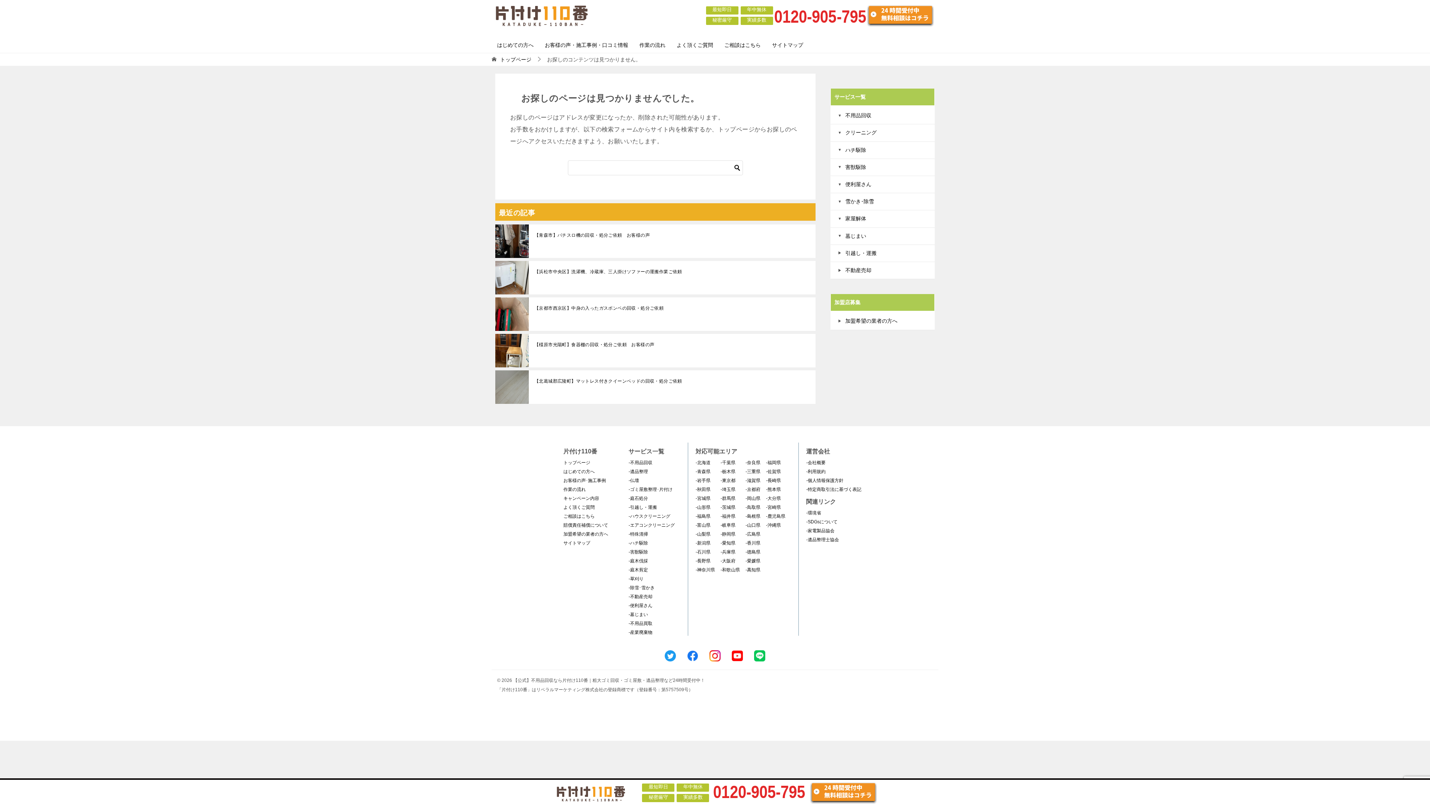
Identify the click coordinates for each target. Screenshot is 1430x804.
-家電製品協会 (820, 530)
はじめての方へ (515, 45)
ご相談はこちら (742, 45)
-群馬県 (728, 498)
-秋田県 (703, 489)
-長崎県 (773, 480)
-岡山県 (753, 498)
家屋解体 (855, 218)
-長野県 (703, 561)
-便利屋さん (640, 605)
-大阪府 (728, 561)
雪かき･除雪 (859, 201)
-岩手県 (703, 480)
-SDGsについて (822, 521)
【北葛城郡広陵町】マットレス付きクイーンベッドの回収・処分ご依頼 (608, 381)
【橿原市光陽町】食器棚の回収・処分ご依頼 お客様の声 (594, 344)
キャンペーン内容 (581, 498)
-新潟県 (703, 543)
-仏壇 (634, 480)
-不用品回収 (640, 462)
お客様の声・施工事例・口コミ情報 (586, 45)
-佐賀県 (773, 471)
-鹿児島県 (775, 516)
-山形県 (703, 507)
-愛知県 (728, 543)
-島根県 (753, 516)
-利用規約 (816, 471)
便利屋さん (858, 184)
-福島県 (703, 516)
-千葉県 (728, 462)
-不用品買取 (640, 623)
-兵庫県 (728, 552)
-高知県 (753, 569)
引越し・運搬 (861, 253)
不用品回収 (858, 115)
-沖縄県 (773, 525)
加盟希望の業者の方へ (871, 321)
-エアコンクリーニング (652, 525)
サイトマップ (787, 45)
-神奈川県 (705, 569)
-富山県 (703, 525)
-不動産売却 (640, 596)
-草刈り (636, 578)
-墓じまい (638, 614)
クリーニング (861, 132)
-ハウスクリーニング (649, 516)
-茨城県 (728, 507)
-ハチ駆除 (638, 543)
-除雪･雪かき (642, 587)
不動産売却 (858, 270)
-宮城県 (703, 498)
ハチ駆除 (855, 150)
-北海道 (703, 462)
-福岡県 (773, 462)
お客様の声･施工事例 (584, 480)
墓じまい (855, 236)
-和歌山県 (730, 569)
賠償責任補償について (585, 525)
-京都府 (753, 489)
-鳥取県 (753, 507)
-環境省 (813, 513)
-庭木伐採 (638, 561)
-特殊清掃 (638, 534)
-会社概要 (816, 462)
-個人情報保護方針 (824, 480)
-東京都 (728, 480)
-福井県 (728, 516)
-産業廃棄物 (640, 632)
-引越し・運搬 (643, 507)
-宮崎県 (773, 507)
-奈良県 (753, 462)
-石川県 (703, 552)
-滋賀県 (753, 480)
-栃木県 (728, 471)
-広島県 (753, 534)
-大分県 (773, 498)
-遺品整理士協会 (822, 539)
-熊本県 (773, 489)
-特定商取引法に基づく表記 (833, 489)
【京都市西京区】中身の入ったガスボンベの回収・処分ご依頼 (599, 308)
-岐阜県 (728, 525)
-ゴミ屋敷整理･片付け (651, 489)
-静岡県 (728, 534)
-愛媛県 (753, 561)
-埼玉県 (728, 489)
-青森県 (703, 471)
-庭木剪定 (638, 569)
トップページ (576, 462)
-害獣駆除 (638, 552)
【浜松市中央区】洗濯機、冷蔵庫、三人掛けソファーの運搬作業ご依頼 (608, 271)
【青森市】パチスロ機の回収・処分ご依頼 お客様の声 (592, 235)
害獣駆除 (855, 167)
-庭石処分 (638, 498)
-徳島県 (753, 552)
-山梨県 (703, 534)
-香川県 (753, 543)
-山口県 (753, 525)
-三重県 (753, 471)
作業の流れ (652, 45)
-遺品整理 (638, 471)
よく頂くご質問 (695, 45)
